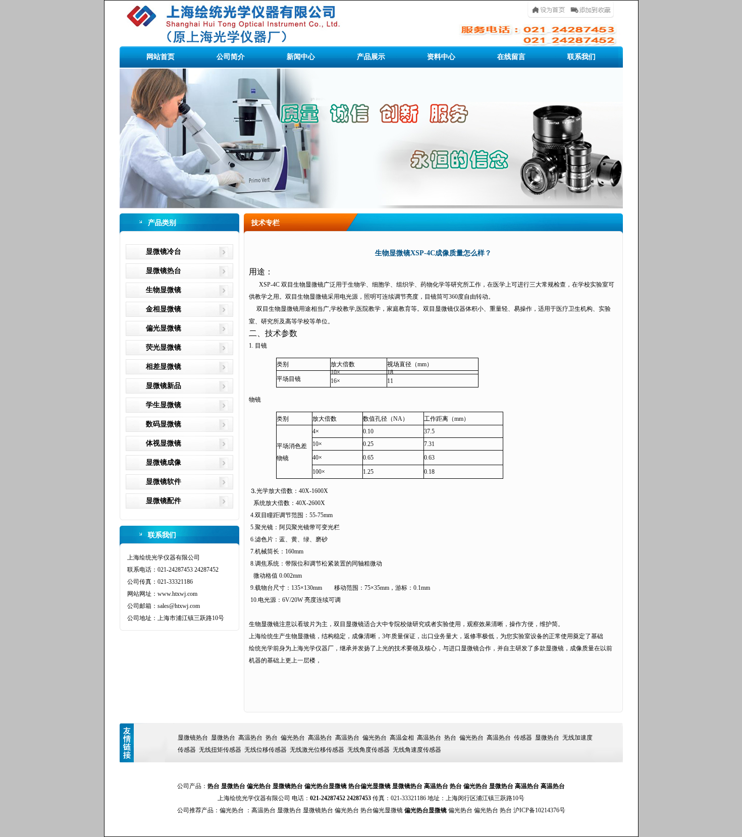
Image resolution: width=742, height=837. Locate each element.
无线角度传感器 (368, 749)
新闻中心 (301, 57)
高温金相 (402, 737)
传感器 (523, 737)
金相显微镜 (163, 309)
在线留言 (511, 57)
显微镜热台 (163, 270)
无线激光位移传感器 (317, 749)
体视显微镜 (163, 443)
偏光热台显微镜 (325, 786)
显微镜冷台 (163, 251)
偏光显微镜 (163, 328)
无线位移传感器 (265, 749)
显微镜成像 (163, 462)
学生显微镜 (163, 405)
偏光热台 (293, 737)
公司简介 (231, 57)
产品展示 (371, 57)
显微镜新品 (163, 385)
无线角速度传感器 (417, 749)
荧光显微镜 (163, 347)
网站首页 (160, 57)
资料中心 (441, 57)
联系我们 (581, 57)
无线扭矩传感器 (220, 749)
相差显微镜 (163, 366)
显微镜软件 (163, 481)
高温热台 (250, 737)
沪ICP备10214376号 (539, 810)
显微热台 (223, 737)
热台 (272, 737)
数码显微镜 (163, 424)
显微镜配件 (163, 501)
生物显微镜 (163, 290)
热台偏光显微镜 (369, 786)
